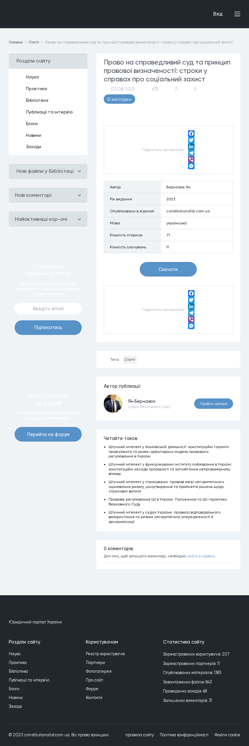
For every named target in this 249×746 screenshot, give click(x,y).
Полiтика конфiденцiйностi (184, 734)
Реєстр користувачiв (105, 653)
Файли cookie (227, 734)
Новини (33, 135)
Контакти (94, 697)
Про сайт (94, 680)
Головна (16, 42)
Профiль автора (213, 403)
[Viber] (191, 159)
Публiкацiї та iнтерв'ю (49, 111)
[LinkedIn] (191, 146)
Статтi (34, 42)
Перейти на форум (48, 434)
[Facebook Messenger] (191, 166)
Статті (129, 359)
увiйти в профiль (201, 556)
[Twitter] (191, 140)
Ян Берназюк (142, 401)
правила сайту (139, 734)
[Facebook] (191, 133)
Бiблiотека (37, 100)
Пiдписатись (48, 327)
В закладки (119, 99)
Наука (32, 76)
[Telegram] (191, 153)
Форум (92, 688)
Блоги (32, 123)
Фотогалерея (99, 671)
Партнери (95, 662)
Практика (36, 88)
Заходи (33, 146)
